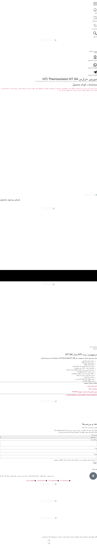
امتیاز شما (94, 434)
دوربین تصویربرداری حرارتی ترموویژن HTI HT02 (84, 391)
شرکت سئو (48, 537)
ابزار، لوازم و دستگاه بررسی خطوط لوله (72, 88)
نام (96, 448)
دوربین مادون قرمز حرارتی (90, 88)
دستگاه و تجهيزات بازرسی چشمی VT (80, 90)
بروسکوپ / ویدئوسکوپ (55, 88)
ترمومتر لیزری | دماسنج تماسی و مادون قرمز (67, 81)
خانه (96, 81)
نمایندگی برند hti (93, 389)
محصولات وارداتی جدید (64, 90)
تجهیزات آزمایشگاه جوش (42, 88)
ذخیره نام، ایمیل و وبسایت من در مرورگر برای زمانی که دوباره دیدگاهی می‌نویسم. (75, 460)
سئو (56, 537)
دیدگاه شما (94, 439)
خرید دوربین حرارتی (92, 386)
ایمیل (95, 454)
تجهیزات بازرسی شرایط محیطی (86, 81)
